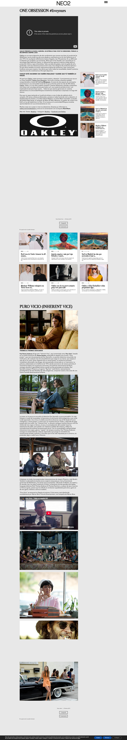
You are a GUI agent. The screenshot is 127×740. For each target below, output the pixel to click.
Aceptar (98, 737)
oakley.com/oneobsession (28, 108)
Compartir (63, 223)
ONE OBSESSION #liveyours (43, 10)
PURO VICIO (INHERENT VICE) (46, 306)
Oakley (22, 55)
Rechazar (107, 737)
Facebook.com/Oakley (58, 111)
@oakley (33, 111)
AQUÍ (78, 738)
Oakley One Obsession (39, 80)
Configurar (116, 737)
